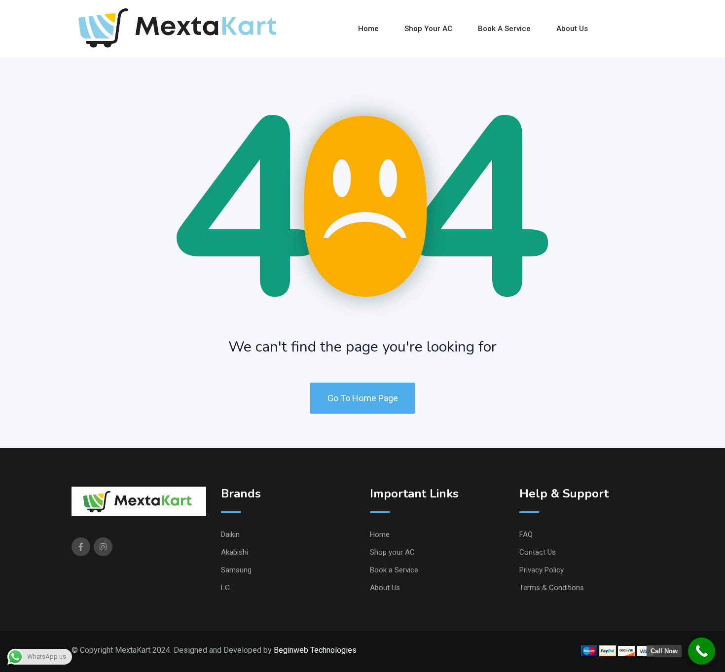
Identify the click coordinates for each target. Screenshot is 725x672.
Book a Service (504, 28)
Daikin (230, 534)
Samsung (236, 570)
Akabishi (234, 552)
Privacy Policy (541, 570)
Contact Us (537, 552)
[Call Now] (701, 651)
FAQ (526, 534)
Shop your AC (428, 28)
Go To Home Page (362, 398)
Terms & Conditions (551, 587)
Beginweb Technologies (315, 650)
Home (368, 28)
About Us (572, 28)
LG (225, 587)
